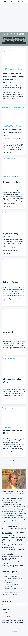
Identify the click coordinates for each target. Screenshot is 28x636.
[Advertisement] (14, 17)
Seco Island (8, 332)
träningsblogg (13, 495)
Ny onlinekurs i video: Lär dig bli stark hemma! (13, 553)
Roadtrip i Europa (13, 43)
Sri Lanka (23, 38)
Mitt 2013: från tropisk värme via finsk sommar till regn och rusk (13, 76)
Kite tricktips (17, 125)
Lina (3, 561)
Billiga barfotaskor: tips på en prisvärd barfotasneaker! (12, 558)
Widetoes (11, 582)
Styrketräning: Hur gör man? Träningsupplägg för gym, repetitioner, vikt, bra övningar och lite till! (13, 546)
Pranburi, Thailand (9, 40)
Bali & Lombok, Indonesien (9, 66)
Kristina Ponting (5, 528)
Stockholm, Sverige (18, 40)
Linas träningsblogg (14, 584)
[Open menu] (25, 1)
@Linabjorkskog (12, 586)
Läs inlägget (7, 101)
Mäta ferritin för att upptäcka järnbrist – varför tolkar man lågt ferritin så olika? (13, 541)
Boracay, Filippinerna (7, 38)
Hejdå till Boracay (10, 233)
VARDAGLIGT (5, 70)
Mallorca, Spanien (21, 43)
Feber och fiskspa (10, 282)
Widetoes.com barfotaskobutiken (10, 592)
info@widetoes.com (12, 576)
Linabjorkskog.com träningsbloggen (10, 594)
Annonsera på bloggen (7, 625)
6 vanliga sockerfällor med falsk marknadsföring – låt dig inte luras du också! (13, 536)
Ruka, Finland (5, 43)
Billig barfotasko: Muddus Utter (9, 556)
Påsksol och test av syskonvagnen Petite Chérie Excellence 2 (13, 550)
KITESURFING (19, 68)
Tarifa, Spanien (16, 38)
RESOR (14, 69)
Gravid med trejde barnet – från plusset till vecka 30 (14, 566)
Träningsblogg (19, 69)
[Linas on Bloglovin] (14, 619)
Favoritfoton (12, 68)
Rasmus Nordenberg (7, 553)
